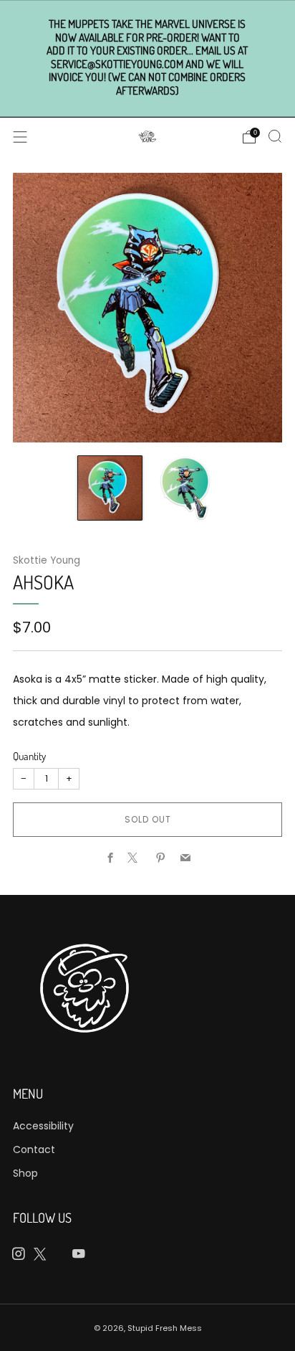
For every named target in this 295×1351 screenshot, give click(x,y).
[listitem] (147, 58)
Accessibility (43, 1126)
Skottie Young (46, 560)
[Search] (275, 136)
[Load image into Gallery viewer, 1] (109, 488)
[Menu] (20, 137)
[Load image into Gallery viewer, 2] (185, 488)
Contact (34, 1149)
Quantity (29, 756)
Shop (25, 1173)
